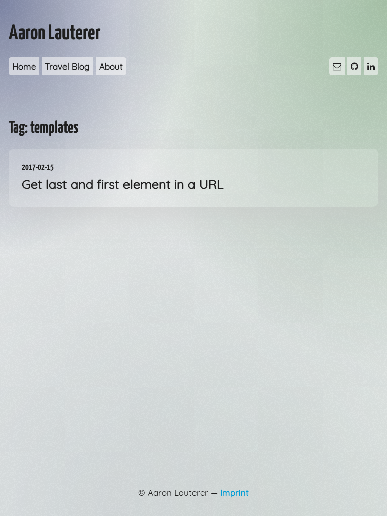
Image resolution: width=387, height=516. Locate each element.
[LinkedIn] (371, 66)
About (111, 66)
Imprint (234, 492)
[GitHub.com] (354, 66)
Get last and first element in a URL (123, 178)
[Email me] (337, 66)
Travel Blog (67, 66)
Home (24, 66)
